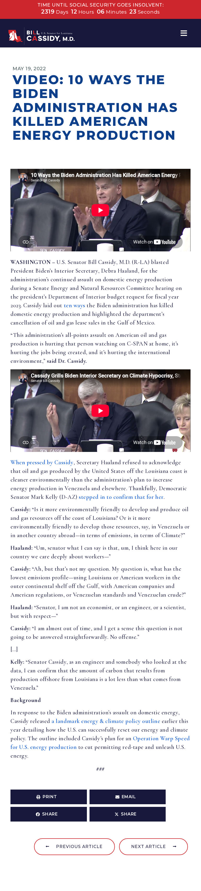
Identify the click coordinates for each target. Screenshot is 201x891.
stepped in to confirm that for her (121, 497)
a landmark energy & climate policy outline (106, 721)
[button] (183, 33)
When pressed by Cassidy (42, 462)
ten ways (74, 305)
